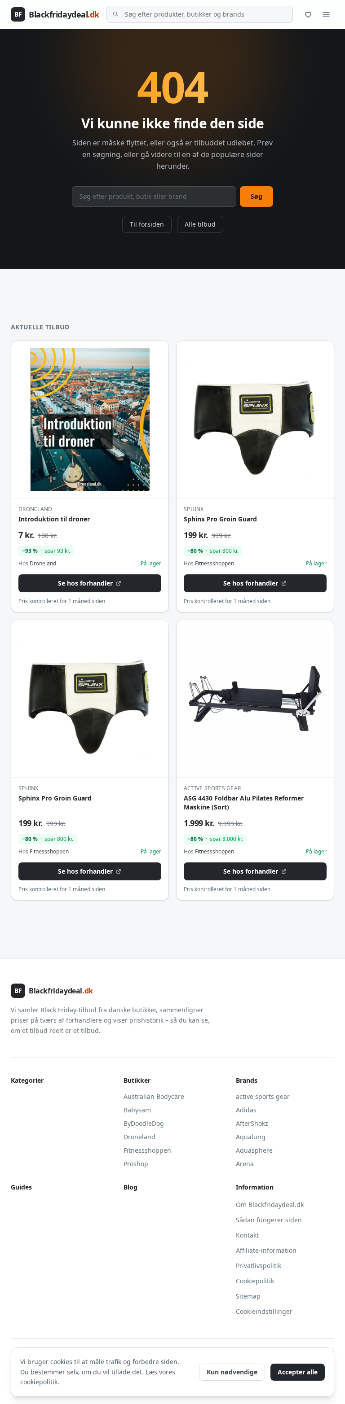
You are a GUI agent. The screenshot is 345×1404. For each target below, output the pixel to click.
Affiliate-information (266, 1250)
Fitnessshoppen (147, 1150)
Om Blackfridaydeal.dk (270, 1204)
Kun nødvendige (232, 1372)
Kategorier (27, 1080)
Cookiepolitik (255, 1281)
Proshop (136, 1163)
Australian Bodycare (154, 1096)
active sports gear (263, 1096)
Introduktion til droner (54, 519)
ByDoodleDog (144, 1123)
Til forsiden (147, 224)
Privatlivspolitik (258, 1265)
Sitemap (248, 1296)
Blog (130, 1187)
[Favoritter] (308, 14)
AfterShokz (252, 1123)
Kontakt (247, 1235)
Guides (21, 1187)
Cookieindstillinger (264, 1311)
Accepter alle (298, 1372)
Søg (256, 196)
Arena (245, 1163)
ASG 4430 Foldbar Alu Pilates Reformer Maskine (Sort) (244, 802)
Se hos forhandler (85, 583)
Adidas (246, 1110)
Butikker (137, 1080)
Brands (246, 1080)
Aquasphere (254, 1150)
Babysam (137, 1110)
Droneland (139, 1137)
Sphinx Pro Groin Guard (220, 519)
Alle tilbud (200, 224)
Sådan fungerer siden (269, 1220)
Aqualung (250, 1137)
